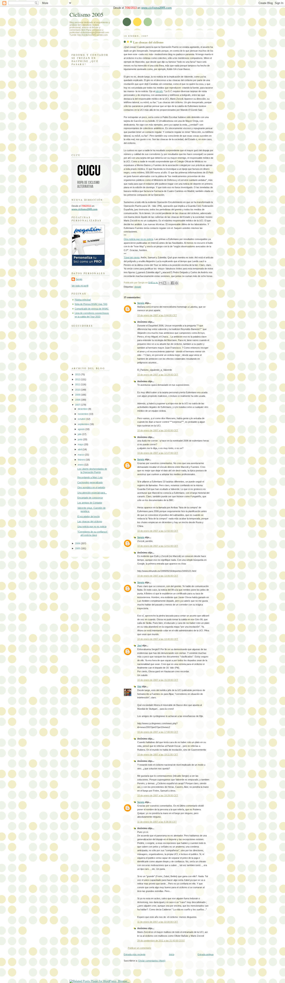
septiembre (84, 424)
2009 (78, 394)
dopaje (137, 286)
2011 (78, 384)
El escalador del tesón (88, 516)
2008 (78, 399)
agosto (81, 429)
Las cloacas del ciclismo (148, 42)
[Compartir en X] (168, 283)
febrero (82, 459)
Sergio (140, 303)
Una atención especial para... (92, 492)
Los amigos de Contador (89, 502)
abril (80, 449)
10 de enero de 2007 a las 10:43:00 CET (157, 430)
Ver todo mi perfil (80, 285)
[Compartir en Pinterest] (176, 283)
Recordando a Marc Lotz (90, 477)
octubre (82, 419)
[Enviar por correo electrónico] (161, 283)
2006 (78, 543)
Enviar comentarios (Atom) (151, 960)
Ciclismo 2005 (86, 14)
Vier (139, 686)
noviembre (83, 414)
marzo (81, 454)
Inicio (171, 954)
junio (80, 439)
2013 (78, 374)
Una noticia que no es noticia (91, 526)
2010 (78, 389)
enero (81, 464)
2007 (78, 404)
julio (80, 434)
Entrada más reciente (134, 954)
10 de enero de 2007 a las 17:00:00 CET (157, 732)
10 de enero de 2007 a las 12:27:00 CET (157, 453)
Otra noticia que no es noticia (138, 239)
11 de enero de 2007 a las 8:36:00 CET (157, 822)
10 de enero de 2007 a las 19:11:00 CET (157, 754)
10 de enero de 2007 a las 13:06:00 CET (157, 576)
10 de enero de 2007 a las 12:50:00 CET (157, 531)
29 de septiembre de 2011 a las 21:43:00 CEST (161, 940)
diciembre (83, 409)
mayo (81, 444)
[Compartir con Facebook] (172, 283)
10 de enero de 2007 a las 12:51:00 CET (157, 546)
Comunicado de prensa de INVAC (92, 308)
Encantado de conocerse (90, 497)
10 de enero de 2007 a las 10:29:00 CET (157, 374)
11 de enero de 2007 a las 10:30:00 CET (157, 922)
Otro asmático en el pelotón (91, 487)
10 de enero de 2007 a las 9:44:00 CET (157, 315)
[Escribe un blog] (165, 283)
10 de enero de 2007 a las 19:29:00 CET (157, 795)
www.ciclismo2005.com (156, 7)
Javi (139, 645)
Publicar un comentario (139, 948)
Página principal (83, 299)
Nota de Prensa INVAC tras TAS (91, 304)
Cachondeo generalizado (90, 482)
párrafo (159, 91)
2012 (78, 379)
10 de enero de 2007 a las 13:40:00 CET (157, 639)
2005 (78, 548)
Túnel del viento (132, 257)
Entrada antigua (205, 954)
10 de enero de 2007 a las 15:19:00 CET (157, 680)
